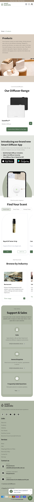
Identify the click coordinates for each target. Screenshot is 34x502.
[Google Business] (18, 414)
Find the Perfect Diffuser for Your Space (17, 129)
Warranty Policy (5, 451)
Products (8, 31)
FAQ (2, 446)
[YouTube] (10, 414)
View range (7, 298)
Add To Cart (21, 251)
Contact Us (4, 454)
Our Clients (4, 430)
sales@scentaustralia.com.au (15, 468)
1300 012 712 (11, 466)
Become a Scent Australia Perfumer (11, 436)
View (8, 251)
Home (2, 31)
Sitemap (3, 457)
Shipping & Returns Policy (8, 449)
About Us (3, 422)
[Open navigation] (29, 4)
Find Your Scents (5, 433)
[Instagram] (6, 414)
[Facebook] (2, 414)
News (2, 443)
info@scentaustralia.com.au (16, 343)
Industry (3, 428)
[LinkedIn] (14, 414)
